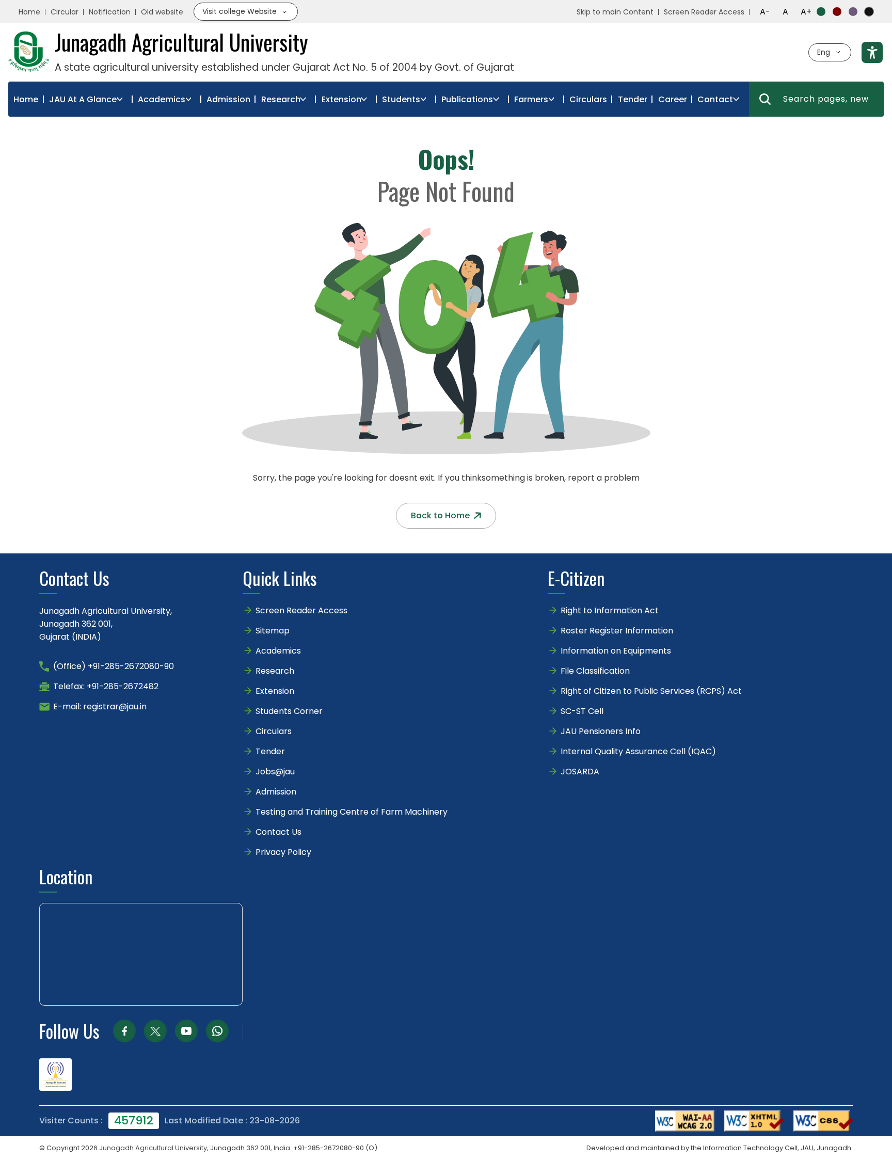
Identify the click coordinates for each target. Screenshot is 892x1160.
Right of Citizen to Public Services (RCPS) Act (651, 691)
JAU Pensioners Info (601, 731)
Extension (341, 99)
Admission (228, 99)
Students (401, 99)
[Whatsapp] (217, 1031)
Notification (110, 12)
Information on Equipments (616, 651)
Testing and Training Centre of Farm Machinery (352, 812)
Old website (162, 12)
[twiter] (155, 1031)
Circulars (588, 99)
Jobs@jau (275, 771)
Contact (715, 99)
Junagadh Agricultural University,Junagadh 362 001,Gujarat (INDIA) (105, 624)
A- (765, 12)
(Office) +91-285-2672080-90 (113, 666)
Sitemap (273, 631)
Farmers (531, 99)
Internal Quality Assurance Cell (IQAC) (638, 751)
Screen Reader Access (704, 12)
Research (280, 99)
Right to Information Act (610, 610)
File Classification (595, 671)
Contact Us (278, 832)
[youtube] (186, 1031)
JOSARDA (581, 771)
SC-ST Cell (582, 711)
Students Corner (289, 711)
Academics (161, 99)
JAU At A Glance (83, 99)
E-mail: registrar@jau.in (100, 706)
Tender (632, 99)
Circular (64, 12)
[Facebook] (124, 1031)
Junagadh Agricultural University (153, 1148)
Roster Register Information (617, 631)
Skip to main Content (615, 12)
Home (29, 12)
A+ (806, 12)
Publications (467, 99)
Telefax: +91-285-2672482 (105, 686)
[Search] (765, 99)
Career (672, 99)
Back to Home (440, 515)
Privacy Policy (283, 852)
